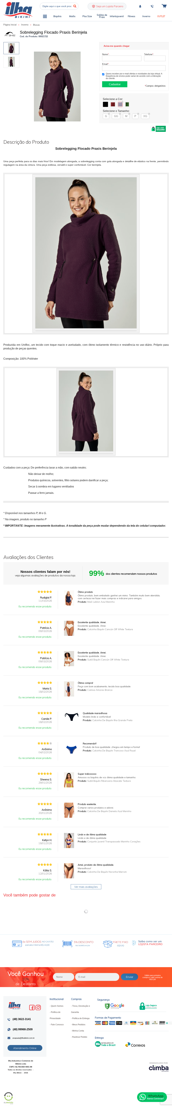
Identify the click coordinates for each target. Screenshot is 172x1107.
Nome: (105, 54)
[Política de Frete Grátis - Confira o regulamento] (64, 943)
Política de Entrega (81, 1018)
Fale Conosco (57, 1024)
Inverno (25, 24)
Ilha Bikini (18, 10)
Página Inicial (10, 24)
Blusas (36, 25)
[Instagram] (38, 1007)
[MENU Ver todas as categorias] (45, 17)
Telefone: (149, 54)
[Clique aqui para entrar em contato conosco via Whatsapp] (152, 1097)
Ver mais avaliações (86, 886)
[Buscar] (75, 6)
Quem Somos (57, 1006)
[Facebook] (32, 1007)
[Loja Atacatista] (147, 943)
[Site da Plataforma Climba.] (159, 1067)
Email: (105, 64)
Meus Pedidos (78, 1024)
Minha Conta (78, 1031)
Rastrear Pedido (79, 1037)
